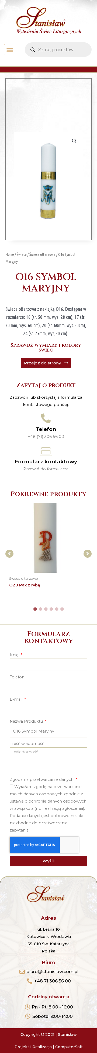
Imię (15, 654)
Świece (22, 254)
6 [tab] (62, 609)
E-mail (16, 699)
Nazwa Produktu (27, 721)
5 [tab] (56, 609)
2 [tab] (40, 609)
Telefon (46, 429)
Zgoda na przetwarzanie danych (42, 779)
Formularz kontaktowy (46, 462)
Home (9, 254)
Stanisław (67, 1034)
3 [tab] (45, 609)
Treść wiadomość (27, 743)
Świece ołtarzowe (42, 254)
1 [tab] (35, 609)
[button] (10, 50)
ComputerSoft (69, 1046)
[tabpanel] (48, 551)
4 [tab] (51, 609)
